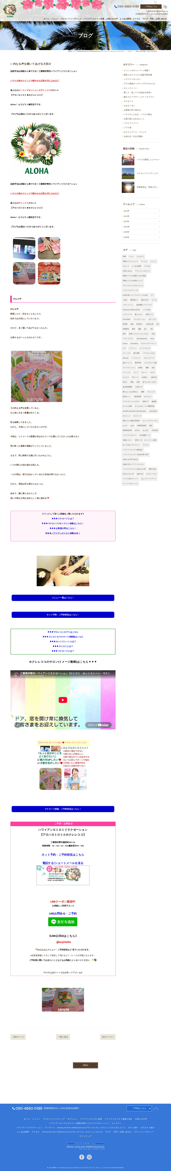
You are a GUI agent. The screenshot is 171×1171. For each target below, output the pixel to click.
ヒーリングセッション (130, 483)
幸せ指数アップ (145, 435)
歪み (153, 367)
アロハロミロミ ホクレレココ (133, 285)
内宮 (153, 334)
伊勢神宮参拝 (141, 425)
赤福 (131, 324)
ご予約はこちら (151, 6)
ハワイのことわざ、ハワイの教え (138, 114)
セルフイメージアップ (148, 478)
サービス (144, 261)
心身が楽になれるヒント (134, 118)
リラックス (126, 372)
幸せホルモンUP (128, 474)
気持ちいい (126, 396)
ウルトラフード (149, 358)
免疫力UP (140, 474)
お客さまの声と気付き (130, 459)
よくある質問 (136, 266)
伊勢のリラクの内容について (133, 280)
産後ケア (146, 401)
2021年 (126, 221)
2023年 (126, 211)
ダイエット (126, 416)
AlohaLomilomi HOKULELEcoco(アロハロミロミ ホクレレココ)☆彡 (72, 1132)
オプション (72, 1119)
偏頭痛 (154, 401)
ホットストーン (130, 88)
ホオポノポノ (129, 105)
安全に (125, 382)
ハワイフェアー (128, 338)
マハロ (154, 300)
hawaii (125, 343)
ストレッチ (151, 392)
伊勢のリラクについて (130, 261)
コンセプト (140, 256)
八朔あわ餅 (149, 324)
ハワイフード (127, 314)
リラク (131, 256)
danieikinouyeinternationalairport (134, 411)
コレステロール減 (150, 363)
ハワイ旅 (127, 127)
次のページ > (108, 1037)
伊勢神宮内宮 (127, 430)
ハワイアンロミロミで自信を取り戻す (136, 454)
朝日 (150, 425)
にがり (125, 425)
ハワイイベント (128, 305)
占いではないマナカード (131, 445)
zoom (132, 425)
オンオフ (126, 377)
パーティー (133, 348)
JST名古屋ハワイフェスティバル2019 (135, 295)
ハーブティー (136, 358)
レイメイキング (145, 348)
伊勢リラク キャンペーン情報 (145, 440)
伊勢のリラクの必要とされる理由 (134, 276)
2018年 (126, 237)
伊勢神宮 (126, 329)
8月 (157, 324)
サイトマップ (85, 1136)
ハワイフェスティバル (130, 290)
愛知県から (134, 300)
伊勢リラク (149, 314)
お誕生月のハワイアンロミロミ (133, 464)
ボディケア (152, 319)
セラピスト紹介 (148, 1127)
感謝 (139, 329)
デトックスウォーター (150, 420)
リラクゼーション (139, 319)
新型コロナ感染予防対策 (131, 420)
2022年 (126, 216)
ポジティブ (137, 416)
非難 (137, 382)
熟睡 (142, 392)
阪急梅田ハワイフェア (144, 305)
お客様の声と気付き (132, 110)
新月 (124, 334)
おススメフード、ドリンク (135, 132)
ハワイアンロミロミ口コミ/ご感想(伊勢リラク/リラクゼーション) (79, 1123)
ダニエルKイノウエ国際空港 (144, 406)
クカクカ (146, 445)
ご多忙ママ (139, 387)
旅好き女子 (145, 300)
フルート (144, 372)
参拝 (133, 329)
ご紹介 (125, 300)
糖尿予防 (138, 363)
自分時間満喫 (127, 387)
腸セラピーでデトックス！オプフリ (139, 97)
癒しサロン (139, 314)
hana (152, 338)
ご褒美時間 (137, 396)
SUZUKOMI (126, 319)
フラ (152, 295)
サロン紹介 (133, 1127)
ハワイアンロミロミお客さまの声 (134, 469)
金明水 (140, 367)
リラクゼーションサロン (131, 401)
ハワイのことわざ (149, 353)
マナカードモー (151, 474)
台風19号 (154, 377)
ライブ (135, 372)
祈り (145, 329)
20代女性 (155, 430)
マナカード (128, 101)
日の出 (137, 430)
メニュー (153, 261)
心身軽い (145, 377)
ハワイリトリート (131, 123)
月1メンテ (135, 377)
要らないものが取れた (130, 392)
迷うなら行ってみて (149, 382)
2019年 (126, 232)
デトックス (126, 353)
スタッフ (126, 266)
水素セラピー (127, 440)
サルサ (152, 372)
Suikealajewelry (142, 338)
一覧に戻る (63, 1037)
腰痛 (147, 367)
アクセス (147, 266)
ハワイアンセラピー (130, 435)
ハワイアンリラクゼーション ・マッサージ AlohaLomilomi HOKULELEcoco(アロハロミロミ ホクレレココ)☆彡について (71, 1127)
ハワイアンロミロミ (132, 79)
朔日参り (139, 324)
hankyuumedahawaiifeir (131, 309)
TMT (151, 329)
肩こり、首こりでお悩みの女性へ (138, 92)
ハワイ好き (146, 309)
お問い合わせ (127, 271)
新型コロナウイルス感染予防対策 (138, 74)
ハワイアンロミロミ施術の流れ (119, 1119)
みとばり (146, 430)
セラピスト (148, 396)
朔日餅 (125, 324)
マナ (124, 348)
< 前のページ (18, 1037)
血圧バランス (127, 363)
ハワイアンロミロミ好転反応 (133, 449)
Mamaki (125, 358)
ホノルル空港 (127, 406)
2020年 (127, 226)
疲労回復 (136, 353)
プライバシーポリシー (142, 271)
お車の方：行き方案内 (133, 136)
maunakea (134, 343)
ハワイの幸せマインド (130, 478)
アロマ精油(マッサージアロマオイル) (139, 83)
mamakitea (153, 411)
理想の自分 (152, 469)
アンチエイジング (129, 367)
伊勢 (124, 256)
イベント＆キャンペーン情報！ (137, 70)
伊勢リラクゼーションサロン (139, 334)
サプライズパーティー (148, 343)
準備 (131, 382)
